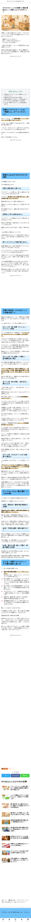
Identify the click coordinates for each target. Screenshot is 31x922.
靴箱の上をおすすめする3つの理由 (13, 97)
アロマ (12, 768)
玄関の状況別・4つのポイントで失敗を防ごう (16, 99)
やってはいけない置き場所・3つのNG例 (15, 100)
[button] (27, 479)
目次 (10, 91)
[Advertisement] (15, 72)
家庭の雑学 (5, 768)
